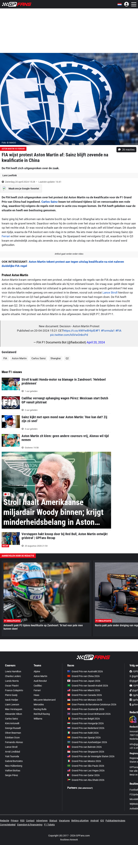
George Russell (13, 728)
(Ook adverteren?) (85, 788)
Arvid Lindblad (12, 751)
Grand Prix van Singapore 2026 (88, 751)
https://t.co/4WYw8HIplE (79, 330)
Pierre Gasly (11, 695)
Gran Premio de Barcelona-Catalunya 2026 (94, 704)
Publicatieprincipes (115, 820)
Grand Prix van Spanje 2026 (86, 737)
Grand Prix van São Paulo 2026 (88, 765)
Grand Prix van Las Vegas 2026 (88, 770)
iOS (102, 820)
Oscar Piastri (12, 685)
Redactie (4, 820)
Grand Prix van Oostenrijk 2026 (88, 709)
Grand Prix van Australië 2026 (87, 671)
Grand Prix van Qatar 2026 (86, 775)
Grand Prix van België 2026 (86, 718)
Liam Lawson (12, 704)
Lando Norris (12, 681)
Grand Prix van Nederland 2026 (88, 728)
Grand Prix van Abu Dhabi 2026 (88, 780)
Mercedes (39, 704)
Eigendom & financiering (29, 824)
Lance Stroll (109, 292)
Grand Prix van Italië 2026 (85, 732)
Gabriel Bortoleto (14, 761)
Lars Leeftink (10, 175)
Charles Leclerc (13, 676)
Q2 (67, 358)
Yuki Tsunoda (12, 756)
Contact (30, 820)
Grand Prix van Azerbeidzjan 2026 (89, 742)
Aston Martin (19, 358)
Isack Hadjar (11, 699)
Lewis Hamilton (13, 671)
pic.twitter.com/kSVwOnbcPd (69, 334)
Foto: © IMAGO (9, 142)
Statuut (53, 820)
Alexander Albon (13, 714)
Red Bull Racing (42, 714)
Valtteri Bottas (12, 770)
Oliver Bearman (13, 732)
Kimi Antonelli (12, 723)
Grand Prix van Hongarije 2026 (88, 723)
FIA (5, 358)
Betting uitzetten (80, 820)
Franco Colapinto (14, 690)
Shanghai (55, 358)
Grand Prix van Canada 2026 (87, 695)
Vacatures (64, 820)
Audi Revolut (40, 681)
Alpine (37, 671)
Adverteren (42, 820)
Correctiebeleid (7, 824)
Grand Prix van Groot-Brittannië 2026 (91, 714)
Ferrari (6, 236)
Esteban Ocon (12, 737)
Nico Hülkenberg (13, 765)
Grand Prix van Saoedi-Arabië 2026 (90, 685)
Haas (36, 695)
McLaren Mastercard (45, 699)
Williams (38, 718)
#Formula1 (108, 330)
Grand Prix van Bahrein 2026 (87, 747)
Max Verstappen (13, 709)
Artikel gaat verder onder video (69, 254)
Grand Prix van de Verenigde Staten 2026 (93, 756)
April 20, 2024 (96, 342)
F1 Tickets (49, 824)
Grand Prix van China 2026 (86, 676)
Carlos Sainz (49, 201)
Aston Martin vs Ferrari (13, 149)
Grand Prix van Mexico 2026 (86, 761)
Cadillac (38, 685)
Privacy (15, 820)
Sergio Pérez (11, 775)
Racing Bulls (40, 709)
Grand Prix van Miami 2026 (86, 690)
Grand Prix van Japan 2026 (86, 681)
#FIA (118, 330)
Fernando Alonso (14, 742)
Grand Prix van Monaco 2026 (87, 699)
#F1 (97, 330)
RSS (22, 820)
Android (94, 820)
